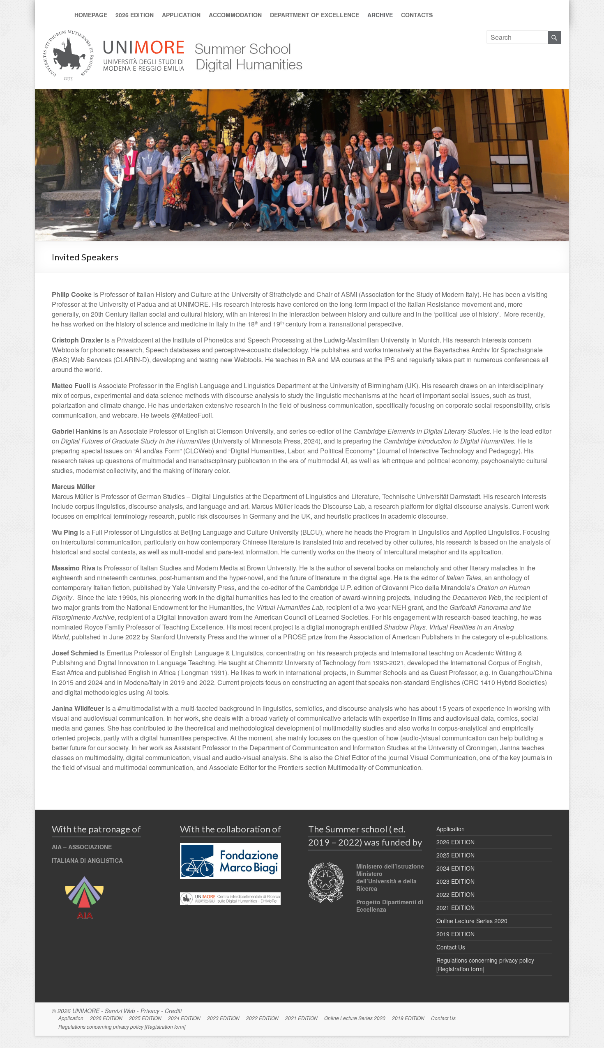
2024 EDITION (455, 868)
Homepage (90, 15)
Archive (380, 15)
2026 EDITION (134, 15)
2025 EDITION (455, 855)
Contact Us (450, 947)
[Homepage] (244, 35)
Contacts (417, 15)
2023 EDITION (455, 881)
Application (181, 15)
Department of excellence (314, 15)
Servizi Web (120, 1011)
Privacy (150, 1011)
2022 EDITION (455, 894)
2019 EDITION (455, 934)
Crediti (173, 1011)
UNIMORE (85, 1011)
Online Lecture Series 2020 (471, 921)
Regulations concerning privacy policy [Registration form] (121, 1026)
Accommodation (235, 15)
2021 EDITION (455, 907)
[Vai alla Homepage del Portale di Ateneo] (114, 35)
